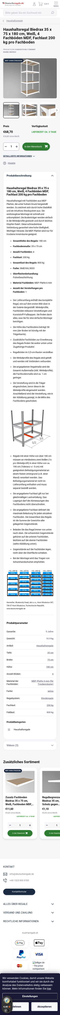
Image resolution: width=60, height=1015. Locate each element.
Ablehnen (15, 1006)
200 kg (50, 705)
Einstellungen (30, 996)
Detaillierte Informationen (17, 156)
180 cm (49, 667)
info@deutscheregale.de (22, 874)
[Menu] (56, 4)
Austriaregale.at (30, 933)
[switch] (7, 1010)
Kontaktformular (19, 892)
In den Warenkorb (33, 146)
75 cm (50, 659)
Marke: (9, 52)
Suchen (52, 13)
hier (49, 988)
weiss (50, 691)
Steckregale (47, 698)
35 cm (50, 652)
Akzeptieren (44, 1006)
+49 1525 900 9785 (19, 880)
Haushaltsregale (44, 645)
